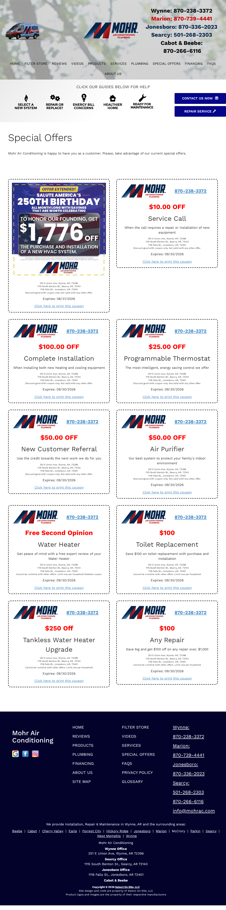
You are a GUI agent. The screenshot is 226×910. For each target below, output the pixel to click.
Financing (194, 64)
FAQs (211, 64)
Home (15, 64)
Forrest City (91, 831)
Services (118, 64)
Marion (161, 831)
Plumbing (139, 64)
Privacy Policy (137, 772)
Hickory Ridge (117, 831)
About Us (113, 74)
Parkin (195, 831)
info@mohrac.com (194, 810)
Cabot (32, 831)
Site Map (81, 781)
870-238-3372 (191, 191)
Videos (77, 64)
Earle (73, 831)
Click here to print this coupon (59, 306)
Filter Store (35, 64)
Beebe (17, 831)
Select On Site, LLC (127, 887)
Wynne (131, 836)
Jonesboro (142, 831)
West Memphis (109, 836)
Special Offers (167, 64)
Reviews (59, 64)
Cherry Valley (52, 831)
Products (97, 64)
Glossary (132, 781)
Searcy (211, 831)
